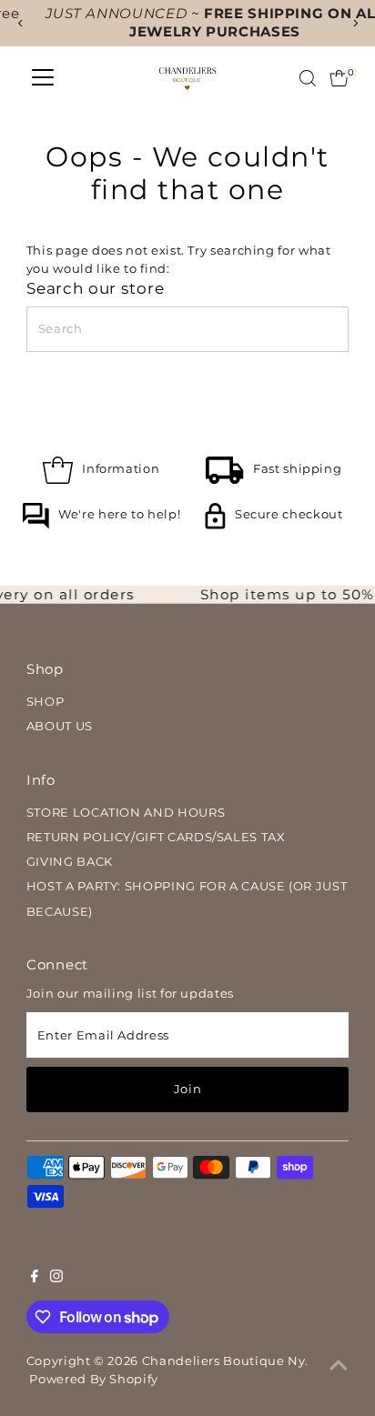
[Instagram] (56, 1279)
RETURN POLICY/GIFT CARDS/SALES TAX (156, 837)
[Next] (354, 23)
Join (188, 1089)
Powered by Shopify (93, 1379)
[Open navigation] (42, 78)
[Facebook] (34, 1279)
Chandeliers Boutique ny (224, 1361)
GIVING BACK (69, 862)
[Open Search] (307, 78)
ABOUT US (59, 726)
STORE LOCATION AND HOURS (125, 812)
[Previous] (20, 23)
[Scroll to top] (338, 1366)
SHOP (45, 701)
